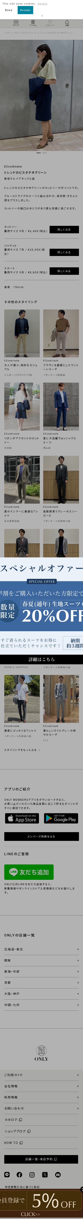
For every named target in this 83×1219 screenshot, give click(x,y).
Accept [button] (25, 10)
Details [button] (43, 3)
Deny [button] (9, 10)
